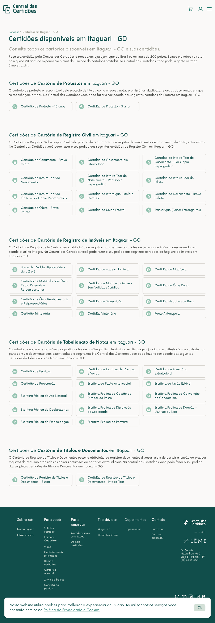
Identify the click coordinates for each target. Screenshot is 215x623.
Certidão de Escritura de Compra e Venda (111, 371)
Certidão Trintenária (35, 313)
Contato (158, 520)
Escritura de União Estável (173, 383)
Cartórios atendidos (50, 571)
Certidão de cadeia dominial (108, 269)
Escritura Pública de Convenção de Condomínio (177, 396)
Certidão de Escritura (36, 371)
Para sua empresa (157, 536)
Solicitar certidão (49, 530)
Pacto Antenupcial (167, 313)
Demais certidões (50, 563)
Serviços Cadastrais (51, 539)
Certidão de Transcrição (105, 301)
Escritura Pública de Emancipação (45, 422)
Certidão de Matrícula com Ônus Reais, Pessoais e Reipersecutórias (44, 285)
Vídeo (47, 547)
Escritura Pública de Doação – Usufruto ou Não (176, 410)
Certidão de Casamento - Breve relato (44, 162)
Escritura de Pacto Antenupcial (109, 383)
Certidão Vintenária (102, 313)
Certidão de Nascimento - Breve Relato (178, 196)
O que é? (104, 529)
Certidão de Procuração (38, 383)
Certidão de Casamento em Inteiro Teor (108, 162)
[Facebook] (177, 596)
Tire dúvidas (107, 520)
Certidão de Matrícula (170, 269)
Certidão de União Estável (106, 210)
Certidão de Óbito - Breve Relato (40, 210)
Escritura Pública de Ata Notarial (44, 396)
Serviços (14, 32)
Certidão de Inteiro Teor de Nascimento (40, 180)
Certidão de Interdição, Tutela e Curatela (110, 196)
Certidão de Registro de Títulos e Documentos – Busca (44, 480)
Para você (52, 520)
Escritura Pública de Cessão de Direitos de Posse (109, 396)
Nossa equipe (25, 529)
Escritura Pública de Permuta (108, 422)
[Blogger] (203, 596)
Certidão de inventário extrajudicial (171, 371)
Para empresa (78, 522)
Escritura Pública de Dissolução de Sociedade (109, 410)
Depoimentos (135, 520)
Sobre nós (25, 520)
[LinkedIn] (198, 596)
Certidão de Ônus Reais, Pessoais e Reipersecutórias (44, 301)
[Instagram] (191, 596)
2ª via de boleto (54, 579)
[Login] (200, 9)
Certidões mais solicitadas (53, 554)
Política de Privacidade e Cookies (72, 610)
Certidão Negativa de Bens (174, 301)
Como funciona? (108, 535)
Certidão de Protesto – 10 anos (43, 106)
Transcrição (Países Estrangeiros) (178, 210)
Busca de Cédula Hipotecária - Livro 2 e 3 (43, 269)
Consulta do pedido (51, 586)
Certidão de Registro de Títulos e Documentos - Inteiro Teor (111, 480)
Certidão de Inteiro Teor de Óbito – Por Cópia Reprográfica (44, 196)
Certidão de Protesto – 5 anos (109, 106)
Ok (200, 607)
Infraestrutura (25, 535)
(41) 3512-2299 (190, 560)
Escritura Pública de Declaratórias (45, 409)
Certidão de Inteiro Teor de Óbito (174, 180)
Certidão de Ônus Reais (172, 285)
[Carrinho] (190, 9)
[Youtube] (184, 596)
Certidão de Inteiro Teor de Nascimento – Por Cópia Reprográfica (107, 180)
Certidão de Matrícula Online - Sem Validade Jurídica (110, 285)
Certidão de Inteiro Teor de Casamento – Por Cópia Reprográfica (174, 162)
